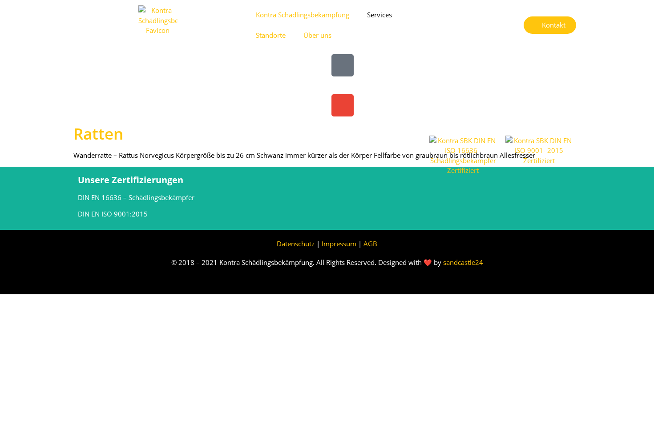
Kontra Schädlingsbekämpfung (302, 14)
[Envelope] (342, 105)
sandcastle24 (463, 262)
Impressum (340, 243)
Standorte (271, 35)
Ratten (98, 133)
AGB (370, 243)
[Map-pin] (342, 65)
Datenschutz (296, 243)
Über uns (317, 35)
